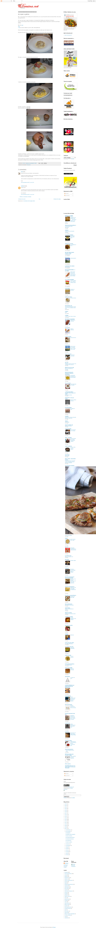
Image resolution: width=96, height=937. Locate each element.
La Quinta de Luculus (69, 616)
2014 (66, 817)
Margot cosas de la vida (69, 367)
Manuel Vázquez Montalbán (70, 913)
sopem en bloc (67, 896)
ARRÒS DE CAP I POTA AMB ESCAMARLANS (73, 588)
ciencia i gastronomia (68, 880)
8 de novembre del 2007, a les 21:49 (27, 194)
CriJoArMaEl (67, 288)
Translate (72, 158)
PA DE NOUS (67, 327)
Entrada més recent (21, 199)
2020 (66, 808)
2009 (66, 825)
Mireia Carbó (67, 904)
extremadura (67, 887)
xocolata (66, 900)
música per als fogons (68, 891)
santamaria (67, 917)
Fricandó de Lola (67, 254)
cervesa (66, 889)
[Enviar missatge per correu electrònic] (39, 163)
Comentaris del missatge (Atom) (29, 200)
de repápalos (68, 832)
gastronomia (67, 899)
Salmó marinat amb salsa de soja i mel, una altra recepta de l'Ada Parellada (72, 273)
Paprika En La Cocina (69, 243)
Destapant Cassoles (69, 625)
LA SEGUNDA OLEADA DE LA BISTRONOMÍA (72, 376)
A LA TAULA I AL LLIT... (69, 646)
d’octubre (67, 843)
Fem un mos (67, 257)
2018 (66, 811)
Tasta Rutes (67, 454)
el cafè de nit (67, 723)
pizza (66, 909)
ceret (65, 916)
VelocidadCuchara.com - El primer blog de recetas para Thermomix (70, 766)
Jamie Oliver (67, 903)
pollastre (66, 895)
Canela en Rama (68, 336)
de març (67, 854)
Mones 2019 (67, 455)
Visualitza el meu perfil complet (66, 866)
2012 (66, 820)
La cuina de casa (68, 555)
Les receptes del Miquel (69, 279)
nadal (66, 883)
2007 (66, 828)
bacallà (66, 893)
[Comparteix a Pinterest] (46, 163)
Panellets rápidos (73, 560)
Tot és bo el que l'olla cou (69, 586)
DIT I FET (66, 362)
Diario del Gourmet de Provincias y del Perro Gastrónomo (69, 373)
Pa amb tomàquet (68, 407)
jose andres (67, 911)
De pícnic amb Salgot (68, 535)
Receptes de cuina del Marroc (70, 595)
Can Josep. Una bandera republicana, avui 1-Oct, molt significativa (73, 581)
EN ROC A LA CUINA (69, 215)
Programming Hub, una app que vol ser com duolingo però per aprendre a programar (70, 461)
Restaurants (29, 164)
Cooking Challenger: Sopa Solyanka (73, 618)
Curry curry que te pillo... (69, 642)
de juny (67, 850)
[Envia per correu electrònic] (41, 163)
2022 (66, 805)
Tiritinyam (67, 568)
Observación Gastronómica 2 (70, 225)
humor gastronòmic (68, 873)
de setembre (68, 845)
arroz (65, 897)
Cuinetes (66, 230)
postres (66, 881)
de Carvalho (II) (68, 840)
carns (66, 901)
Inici (39, 199)
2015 (66, 816)
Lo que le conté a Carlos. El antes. (70, 316)
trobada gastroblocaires (69, 884)
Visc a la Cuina (68, 383)
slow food (66, 912)
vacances (66, 885)
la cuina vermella (68, 915)
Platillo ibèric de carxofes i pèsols (70, 613)
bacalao (66, 905)
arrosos (66, 892)
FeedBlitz (73, 797)
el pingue (66, 315)
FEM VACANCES (73, 258)
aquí (22, 25)
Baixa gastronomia (68, 704)
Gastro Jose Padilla (68, 667)
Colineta (66, 311)
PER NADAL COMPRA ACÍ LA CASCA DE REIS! (73, 549)
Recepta (66, 872)
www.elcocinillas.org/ (69, 424)
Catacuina (67, 731)
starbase (66, 863)
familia (66, 876)
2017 (66, 813)
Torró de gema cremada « (70, 465)
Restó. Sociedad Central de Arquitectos (73, 757)
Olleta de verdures (68, 612)
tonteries (66, 879)
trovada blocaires (68, 908)
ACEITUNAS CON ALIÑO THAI (72, 237)
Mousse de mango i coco (69, 556)
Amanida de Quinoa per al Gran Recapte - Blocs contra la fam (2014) (72, 717)
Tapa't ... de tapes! (68, 437)
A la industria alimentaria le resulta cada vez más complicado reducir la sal (70, 307)
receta (66, 875)
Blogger (54, 927)
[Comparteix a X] (43, 163)
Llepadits (66, 416)
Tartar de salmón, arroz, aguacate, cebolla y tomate (73, 281)
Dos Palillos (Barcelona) (69, 643)
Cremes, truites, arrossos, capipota (73, 448)
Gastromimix (67, 676)
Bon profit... (67, 559)
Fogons (66, 538)
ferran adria (67, 888)
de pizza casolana (69, 835)
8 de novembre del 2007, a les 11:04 (27, 182)
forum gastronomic (68, 907)
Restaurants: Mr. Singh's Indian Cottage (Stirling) (73, 733)
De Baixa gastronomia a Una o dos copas (73, 706)
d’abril (67, 853)
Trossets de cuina (68, 740)
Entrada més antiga (57, 199)
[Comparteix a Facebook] (45, 163)
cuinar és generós (68, 446)
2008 (66, 827)
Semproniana (67, 607)
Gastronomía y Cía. (68, 305)
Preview (65, 797)
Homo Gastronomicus (69, 749)
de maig (67, 851)
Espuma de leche (73, 337)
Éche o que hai (67, 763)
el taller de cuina (68, 655)
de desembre (68, 829)
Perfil (66, 312)
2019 (66, 810)
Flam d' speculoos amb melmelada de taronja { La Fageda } (72, 699)
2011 (66, 822)
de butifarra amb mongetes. (70, 834)
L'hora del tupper (68, 428)
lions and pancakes (68, 604)
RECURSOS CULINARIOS (70, 319)
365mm (66, 421)
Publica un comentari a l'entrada (25, 196)
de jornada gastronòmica (70, 837)
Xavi (22, 171)
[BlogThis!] (42, 163)
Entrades (67, 193)
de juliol (67, 848)
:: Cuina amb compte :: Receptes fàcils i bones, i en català (70, 392)
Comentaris (67, 195)
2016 (66, 814)
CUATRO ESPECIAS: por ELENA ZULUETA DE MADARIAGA (69, 686)
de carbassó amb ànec (70, 838)
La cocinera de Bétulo (69, 234)
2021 (66, 807)
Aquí (19, 26)
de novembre (68, 831)
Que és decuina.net (68, 35)
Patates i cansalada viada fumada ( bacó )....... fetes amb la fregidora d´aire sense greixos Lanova (70, 219)
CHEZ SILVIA (67, 345)
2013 (66, 819)
